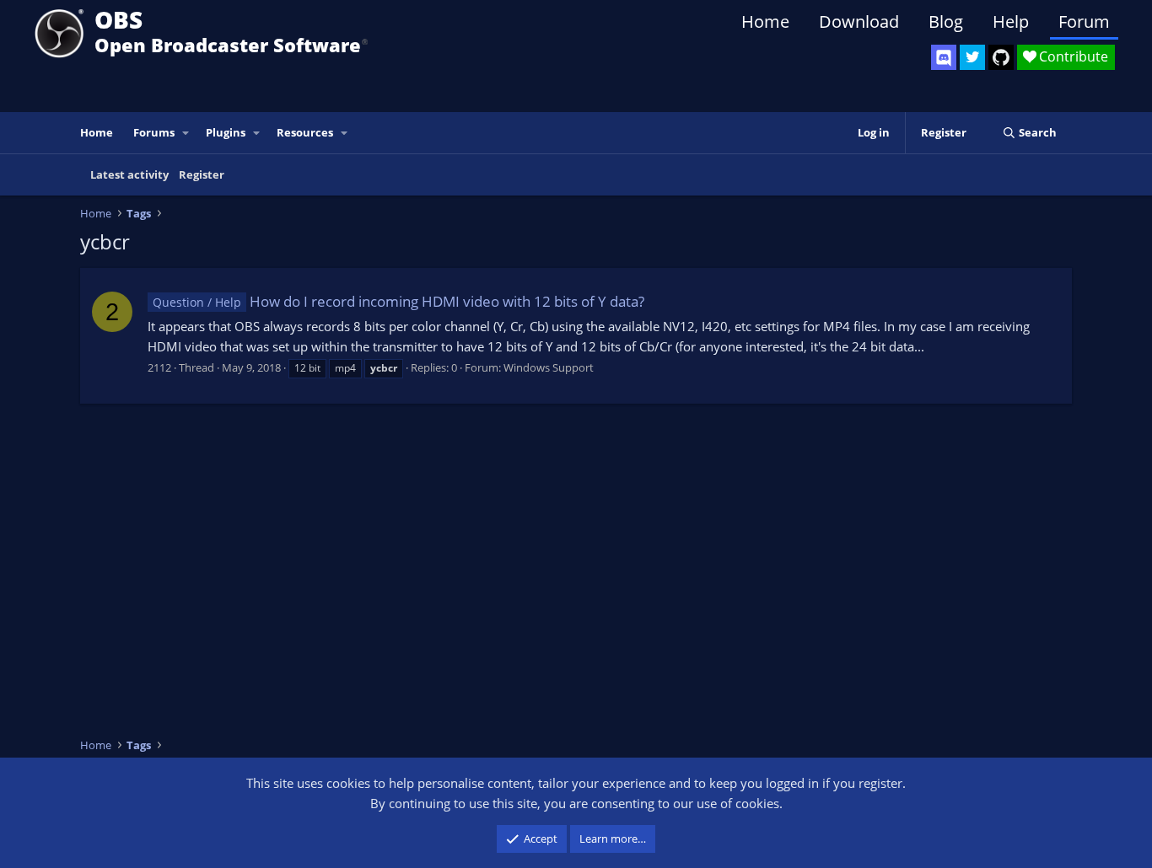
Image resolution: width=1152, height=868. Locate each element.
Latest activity (129, 174)
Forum (1084, 21)
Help (1011, 21)
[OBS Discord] (943, 57)
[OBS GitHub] (1001, 57)
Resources (305, 132)
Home (765, 21)
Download (859, 21)
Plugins (225, 132)
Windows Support (548, 367)
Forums (154, 132)
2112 (159, 367)
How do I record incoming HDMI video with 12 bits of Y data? (398, 301)
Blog (946, 21)
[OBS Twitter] (972, 57)
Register (201, 174)
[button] (186, 132)
